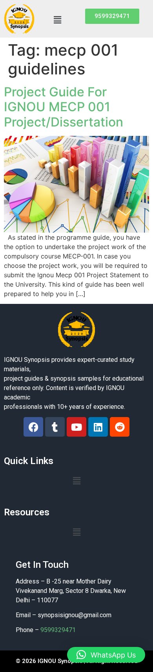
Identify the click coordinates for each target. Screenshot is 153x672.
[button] (57, 20)
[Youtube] (76, 427)
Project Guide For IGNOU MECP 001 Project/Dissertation (63, 107)
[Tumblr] (55, 427)
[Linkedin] (98, 427)
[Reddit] (119, 427)
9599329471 (58, 630)
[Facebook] (33, 427)
